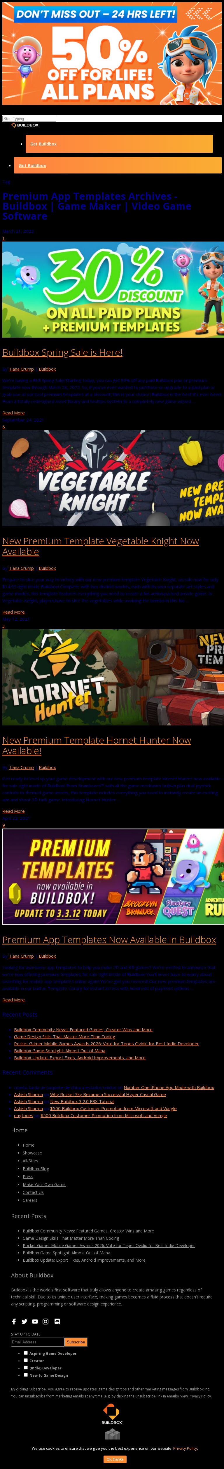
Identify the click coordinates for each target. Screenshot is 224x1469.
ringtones (23, 1115)
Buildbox (47, 369)
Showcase (32, 1153)
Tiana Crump (21, 369)
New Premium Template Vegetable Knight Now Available (100, 546)
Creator (36, 1360)
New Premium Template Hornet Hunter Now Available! (96, 745)
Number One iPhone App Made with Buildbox (169, 1087)
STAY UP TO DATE (25, 1334)
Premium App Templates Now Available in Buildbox (109, 939)
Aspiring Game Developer (53, 1353)
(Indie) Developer (45, 1368)
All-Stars (30, 1161)
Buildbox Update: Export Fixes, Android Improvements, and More (80, 1057)
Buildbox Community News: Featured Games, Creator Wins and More (83, 1029)
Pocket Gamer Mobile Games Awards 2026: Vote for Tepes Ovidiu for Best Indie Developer (106, 1043)
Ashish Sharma (28, 1094)
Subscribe (76, 1342)
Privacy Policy (185, 1448)
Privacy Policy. (200, 1396)
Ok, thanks (115, 1459)
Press (28, 1176)
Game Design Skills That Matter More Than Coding (64, 1036)
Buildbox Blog (36, 1168)
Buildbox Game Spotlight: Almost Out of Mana (59, 1050)
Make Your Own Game (44, 1184)
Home (28, 1145)
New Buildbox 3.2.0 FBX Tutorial (82, 1101)
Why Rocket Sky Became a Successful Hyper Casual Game (108, 1094)
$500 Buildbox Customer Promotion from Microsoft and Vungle (113, 1108)
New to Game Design (48, 1375)
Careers (30, 1200)
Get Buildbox (43, 144)
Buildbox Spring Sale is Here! (62, 352)
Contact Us (33, 1192)
